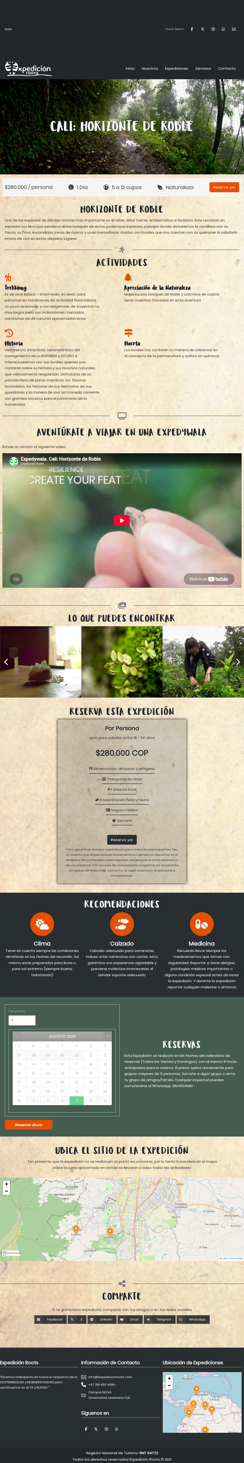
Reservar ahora (28, 1124)
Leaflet (224, 1258)
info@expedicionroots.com (110, 1377)
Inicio (130, 68)
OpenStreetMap (236, 1258)
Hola (8, 29)
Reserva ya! (224, 187)
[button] (6, 662)
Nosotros (150, 68)
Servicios (203, 68)
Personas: (17, 1011)
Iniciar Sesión (174, 29)
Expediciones (176, 68)
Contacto (227, 68)
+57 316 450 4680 (101, 1384)
